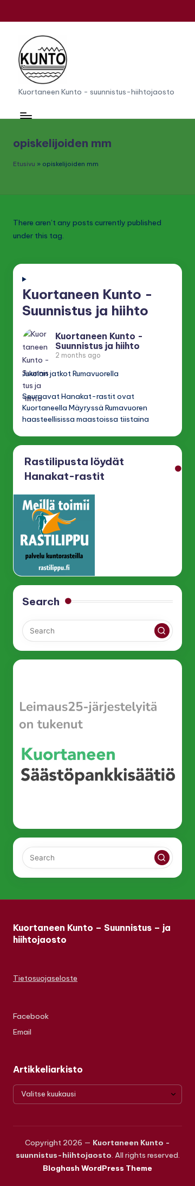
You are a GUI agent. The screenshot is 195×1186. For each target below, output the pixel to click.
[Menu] (25, 115)
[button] (162, 630)
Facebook (31, 1016)
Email (22, 1032)
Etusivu (24, 164)
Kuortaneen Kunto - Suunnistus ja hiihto (87, 302)
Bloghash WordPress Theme (97, 1168)
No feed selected (97, 356)
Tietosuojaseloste (45, 978)
